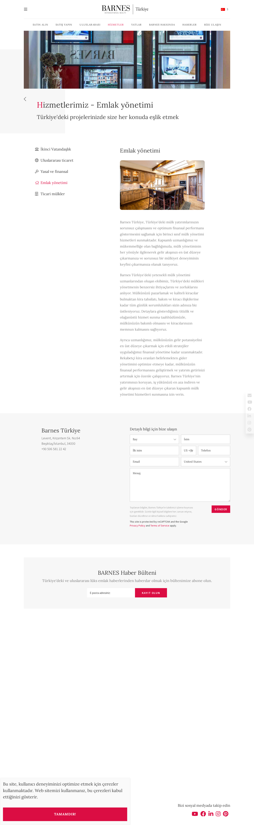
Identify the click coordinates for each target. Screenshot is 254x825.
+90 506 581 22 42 (53, 449)
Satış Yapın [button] (64, 24)
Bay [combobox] (135, 439)
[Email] (250, 395)
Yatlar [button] (136, 24)
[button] (224, 9)
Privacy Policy (137, 525)
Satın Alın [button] (40, 24)
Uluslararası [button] (90, 24)
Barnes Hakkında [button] (162, 24)
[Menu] (27, 9)
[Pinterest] (225, 815)
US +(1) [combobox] (188, 450)
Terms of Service (159, 525)
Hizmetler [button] (116, 24)
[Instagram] (218, 815)
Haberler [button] (189, 24)
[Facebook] (203, 815)
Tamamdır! (65, 814)
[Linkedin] (210, 815)
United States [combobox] (193, 461)
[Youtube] (195, 815)
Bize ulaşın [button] (212, 24)
